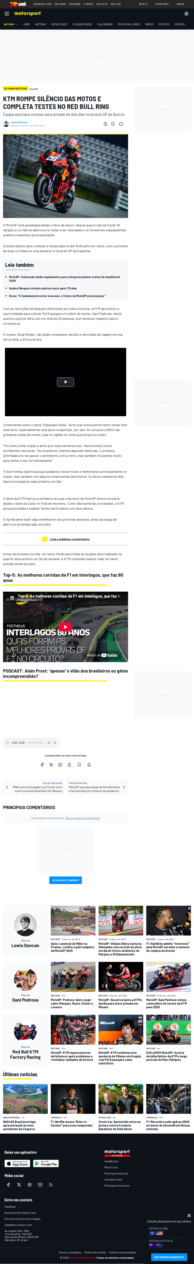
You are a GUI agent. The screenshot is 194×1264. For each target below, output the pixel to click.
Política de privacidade (122, 1252)
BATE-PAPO (162, 4)
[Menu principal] (7, 14)
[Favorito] (113, 124)
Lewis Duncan (18, 122)
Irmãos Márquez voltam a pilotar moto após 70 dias (43, 288)
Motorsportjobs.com (116, 1173)
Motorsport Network (82, 1257)
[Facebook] (42, 764)
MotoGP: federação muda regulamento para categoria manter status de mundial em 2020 (64, 278)
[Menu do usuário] (186, 13)
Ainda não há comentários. (65, 818)
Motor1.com (111, 1167)
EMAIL (181, 4)
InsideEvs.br (111, 1161)
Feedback (10, 1206)
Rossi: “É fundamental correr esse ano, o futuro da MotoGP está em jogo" (57, 296)
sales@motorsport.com (18, 1224)
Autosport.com (113, 1179)
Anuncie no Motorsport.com (20, 1212)
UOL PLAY (102, 4)
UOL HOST (60, 4)
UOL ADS (116, 4)
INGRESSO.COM (42, 4)
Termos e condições (70, 1252)
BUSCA (143, 4)
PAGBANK (75, 4)
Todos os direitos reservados (115, 1257)
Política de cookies (95, 1252)
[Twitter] (51, 764)
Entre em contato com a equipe (23, 1218)
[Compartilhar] (105, 124)
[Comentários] (122, 124)
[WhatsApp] (60, 764)
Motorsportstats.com (117, 1185)
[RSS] (51, 1184)
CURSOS (88, 4)
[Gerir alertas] (89, 764)
